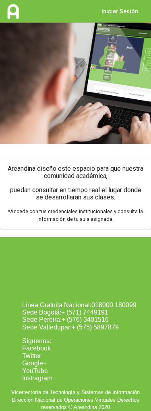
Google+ (34, 363)
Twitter (31, 355)
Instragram (37, 378)
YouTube (35, 370)
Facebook (36, 348)
